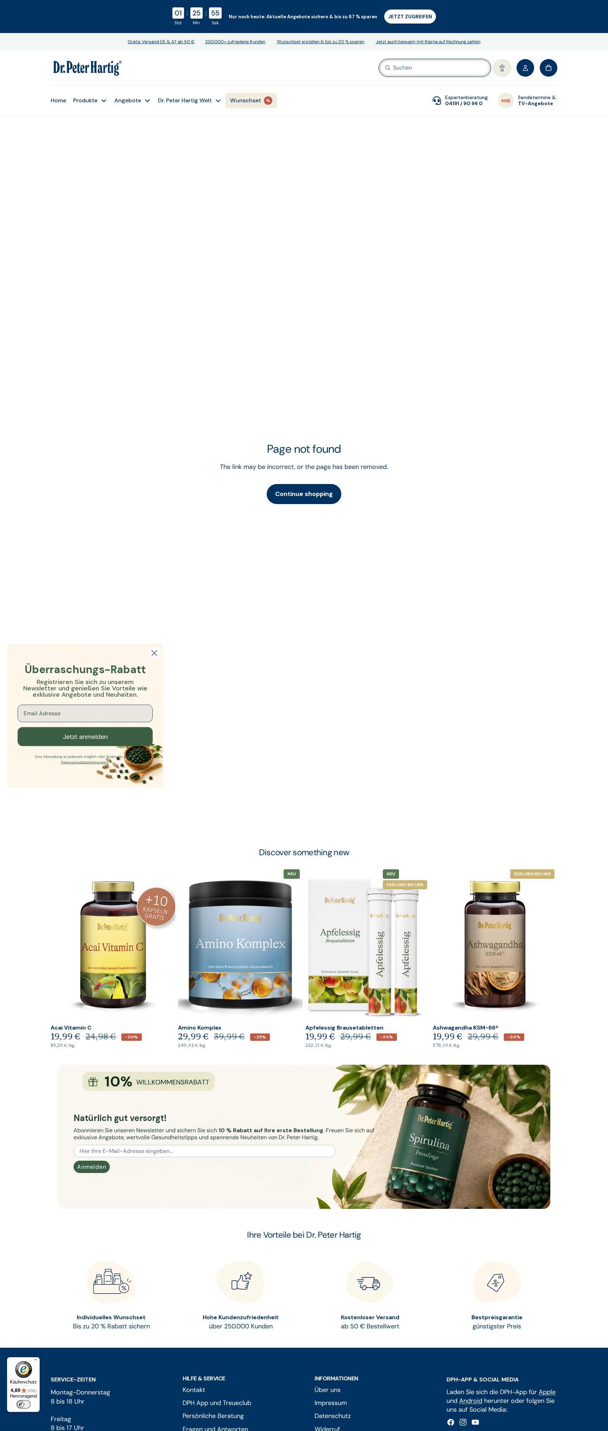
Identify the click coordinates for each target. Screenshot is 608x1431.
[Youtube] (475, 1422)
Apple (547, 1392)
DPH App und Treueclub (217, 1403)
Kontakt (194, 1390)
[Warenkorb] (548, 68)
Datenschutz (333, 1416)
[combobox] (424, 68)
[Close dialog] (154, 653)
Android (470, 1401)
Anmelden (91, 1167)
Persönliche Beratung (213, 1416)
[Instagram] (463, 1422)
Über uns (328, 1390)
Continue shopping (304, 494)
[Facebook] (450, 1422)
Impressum (331, 1403)
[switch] (24, 1404)
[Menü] (35, 1361)
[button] (502, 68)
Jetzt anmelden (85, 736)
